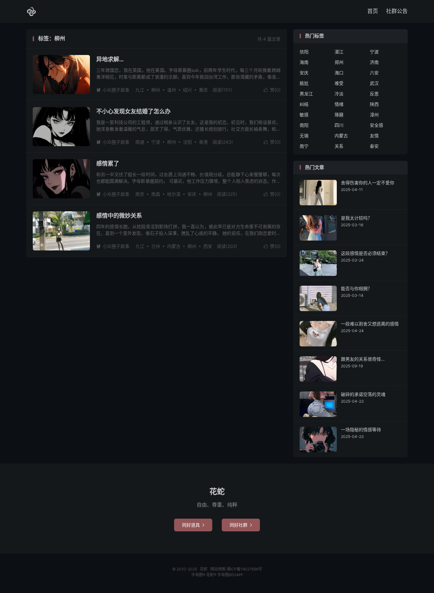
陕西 (374, 104)
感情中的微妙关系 (119, 215)
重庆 (203, 89)
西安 (207, 246)
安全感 (376, 125)
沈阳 (187, 142)
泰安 (374, 146)
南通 (139, 142)
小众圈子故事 (112, 89)
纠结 (304, 104)
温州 (171, 89)
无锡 (304, 135)
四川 (339, 125)
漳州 (374, 114)
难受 (339, 83)
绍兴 (187, 89)
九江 (139, 89)
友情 (374, 135)
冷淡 (339, 93)
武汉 (374, 83)
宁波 (155, 142)
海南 (304, 62)
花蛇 (31, 11)
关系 (339, 146)
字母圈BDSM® (230, 574)
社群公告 (397, 11)
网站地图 (218, 569)
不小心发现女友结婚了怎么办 (133, 111)
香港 (203, 142)
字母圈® (198, 574)
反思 (374, 93)
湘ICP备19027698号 (244, 569)
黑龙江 (306, 93)
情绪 (339, 104)
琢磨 (339, 114)
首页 (372, 11)
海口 (339, 72)
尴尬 (304, 83)
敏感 (304, 114)
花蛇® (211, 574)
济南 (374, 62)
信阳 (304, 51)
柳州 (155, 89)
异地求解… (110, 59)
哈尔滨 (173, 194)
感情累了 (107, 163)
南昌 (155, 194)
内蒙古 (173, 246)
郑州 (339, 62)
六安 (374, 72)
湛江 (339, 51)
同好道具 (193, 525)
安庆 (191, 194)
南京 (139, 194)
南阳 (304, 125)
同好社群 (241, 525)
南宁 (304, 146)
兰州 (155, 246)
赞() (272, 89)
